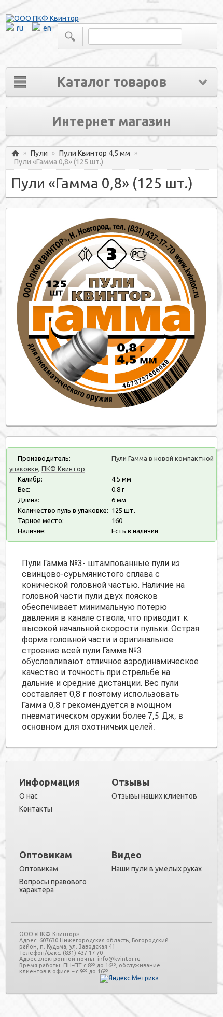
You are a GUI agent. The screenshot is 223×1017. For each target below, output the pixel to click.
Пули (39, 153)
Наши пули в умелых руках (157, 868)
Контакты (35, 809)
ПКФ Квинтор (63, 468)
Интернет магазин (111, 121)
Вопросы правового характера (53, 885)
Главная (15, 153)
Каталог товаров (111, 82)
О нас (28, 796)
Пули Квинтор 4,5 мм (94, 153)
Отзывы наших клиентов (154, 796)
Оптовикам (38, 868)
